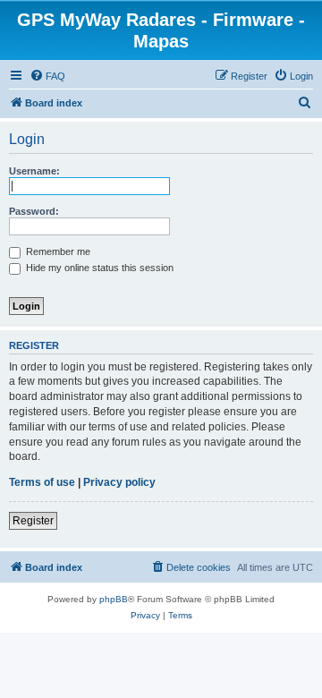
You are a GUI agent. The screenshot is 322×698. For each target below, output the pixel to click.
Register (33, 521)
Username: (34, 171)
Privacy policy (119, 482)
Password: (34, 211)
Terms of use (42, 482)
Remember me (56, 251)
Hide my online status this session (98, 267)
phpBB (113, 599)
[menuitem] (47, 76)
